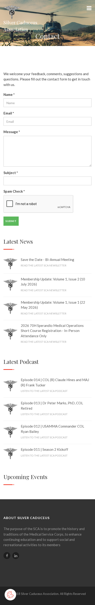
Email (8, 113)
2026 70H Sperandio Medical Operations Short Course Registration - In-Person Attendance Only (52, 330)
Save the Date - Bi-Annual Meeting (47, 259)
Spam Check (14, 191)
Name (9, 94)
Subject (10, 173)
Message (11, 132)
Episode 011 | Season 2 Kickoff (44, 449)
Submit (11, 221)
